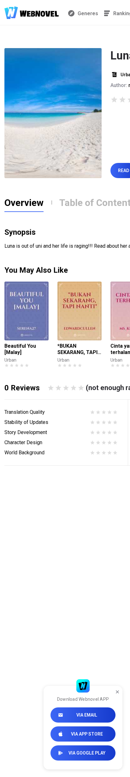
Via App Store (87, 734)
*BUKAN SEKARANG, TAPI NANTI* (77, 349)
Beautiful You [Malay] (20, 349)
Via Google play (86, 752)
